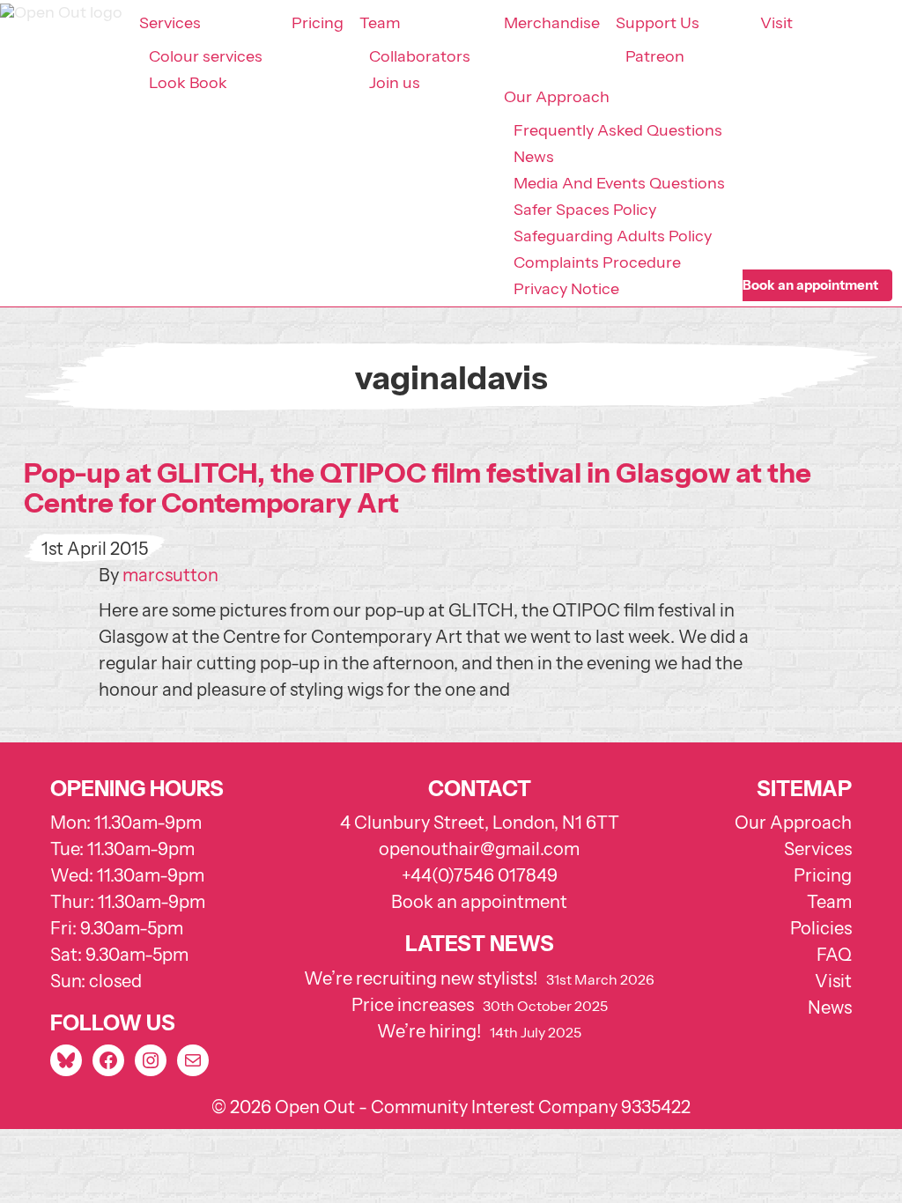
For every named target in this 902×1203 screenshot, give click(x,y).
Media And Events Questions (619, 183)
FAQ (834, 954)
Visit (776, 23)
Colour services (205, 56)
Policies (821, 928)
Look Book (188, 82)
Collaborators (419, 56)
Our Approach (557, 97)
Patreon (654, 56)
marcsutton (170, 575)
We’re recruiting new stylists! (420, 978)
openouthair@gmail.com (479, 849)
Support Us (657, 23)
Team (380, 23)
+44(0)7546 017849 (480, 875)
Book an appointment (479, 901)
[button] (810, 285)
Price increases (412, 1004)
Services (170, 23)
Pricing (318, 23)
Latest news (479, 943)
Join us (394, 82)
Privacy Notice (566, 289)
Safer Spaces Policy (585, 209)
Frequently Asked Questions (618, 130)
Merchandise (552, 23)
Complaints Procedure (597, 262)
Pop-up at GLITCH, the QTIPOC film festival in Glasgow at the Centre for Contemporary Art (417, 488)
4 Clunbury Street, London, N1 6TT (479, 822)
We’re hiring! (429, 1031)
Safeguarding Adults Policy (613, 236)
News (534, 156)
